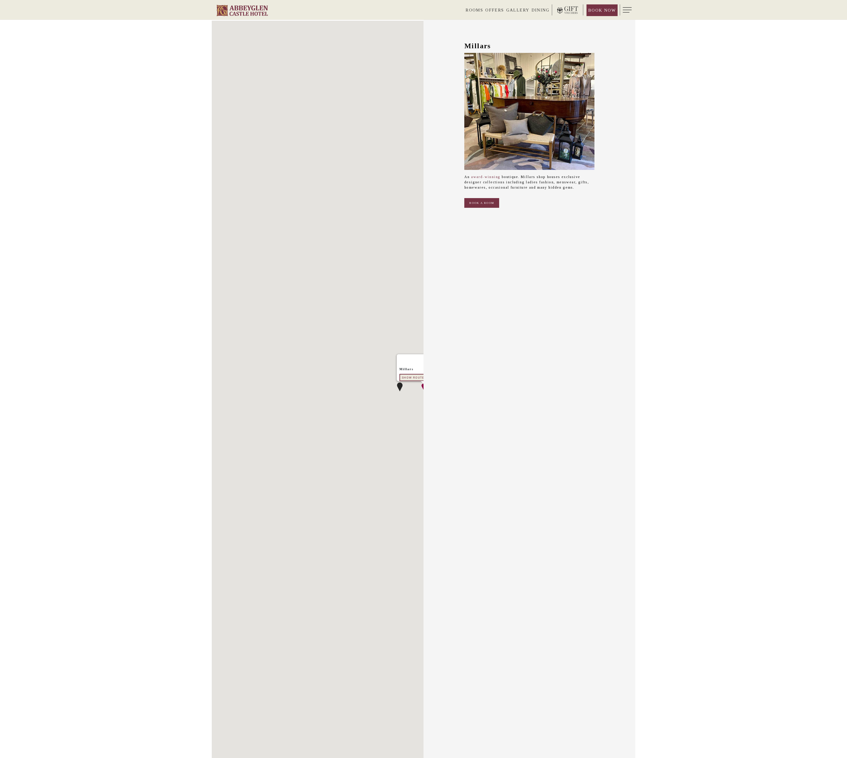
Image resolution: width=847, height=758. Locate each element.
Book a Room (481, 202)
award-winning (485, 177)
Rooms (474, 10)
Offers (494, 10)
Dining (540, 10)
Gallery (518, 10)
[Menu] (626, 9)
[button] (400, 387)
